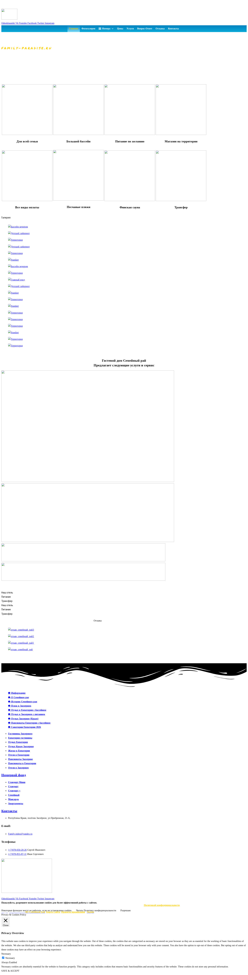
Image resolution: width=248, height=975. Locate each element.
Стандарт (13, 786)
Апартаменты (15, 803)
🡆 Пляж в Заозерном (19, 706)
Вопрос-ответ (144, 28)
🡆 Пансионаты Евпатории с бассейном (29, 723)
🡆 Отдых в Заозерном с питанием (26, 714)
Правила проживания (73, 912)
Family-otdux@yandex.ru (14, 6)
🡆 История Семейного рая (22, 701)
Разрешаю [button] (125, 910)
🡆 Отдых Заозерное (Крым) (23, 718)
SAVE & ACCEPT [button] (10, 971)
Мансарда (13, 799)
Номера (106, 28)
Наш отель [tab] (7, 592)
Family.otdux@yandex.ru (20, 834)
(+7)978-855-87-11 (17, 854)
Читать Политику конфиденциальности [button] (96, 910)
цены (120, 28)
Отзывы (160, 28)
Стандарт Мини (16, 782)
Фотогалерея (88, 28)
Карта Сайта (53, 912)
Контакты (173, 28)
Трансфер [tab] (6, 601)
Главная (73, 28)
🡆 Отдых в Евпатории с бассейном (27, 710)
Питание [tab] (6, 596)
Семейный (13, 795)
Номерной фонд (13, 775)
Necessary (10, 958)
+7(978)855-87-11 (10, 2)
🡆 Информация (16, 693)
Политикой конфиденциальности (162, 905)
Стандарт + (14, 790)
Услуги (130, 28)
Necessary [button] (6, 954)
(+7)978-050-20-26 (17, 850)
